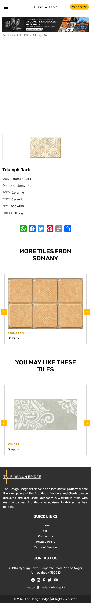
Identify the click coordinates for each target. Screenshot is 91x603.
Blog (45, 531)
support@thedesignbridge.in (45, 587)
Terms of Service (45, 547)
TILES (24, 35)
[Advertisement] (45, 86)
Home (45, 525)
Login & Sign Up (79, 7)
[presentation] (4, 312)
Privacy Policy (45, 542)
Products (8, 35)
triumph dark (41, 35)
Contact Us (45, 536)
